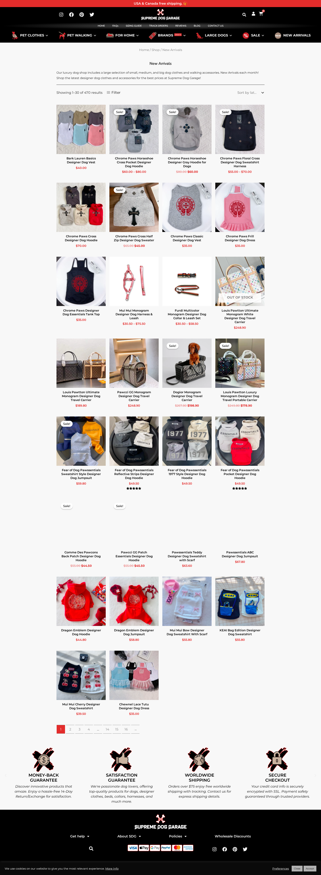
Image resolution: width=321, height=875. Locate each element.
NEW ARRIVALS (297, 35)
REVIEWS (180, 26)
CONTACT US (215, 26)
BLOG (197, 26)
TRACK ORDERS (158, 26)
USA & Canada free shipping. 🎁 (160, 3)
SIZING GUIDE (134, 26)
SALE (255, 35)
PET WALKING (79, 35)
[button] (244, 14)
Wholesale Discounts (233, 836)
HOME (101, 26)
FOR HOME (125, 35)
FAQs (115, 26)
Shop (156, 50)
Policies (175, 836)
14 (107, 729)
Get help (77, 836)
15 (116, 729)
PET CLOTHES (32, 35)
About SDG (126, 836)
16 (126, 729)
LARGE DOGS (216, 35)
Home (144, 50)
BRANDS (169, 35)
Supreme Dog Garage (163, 864)
